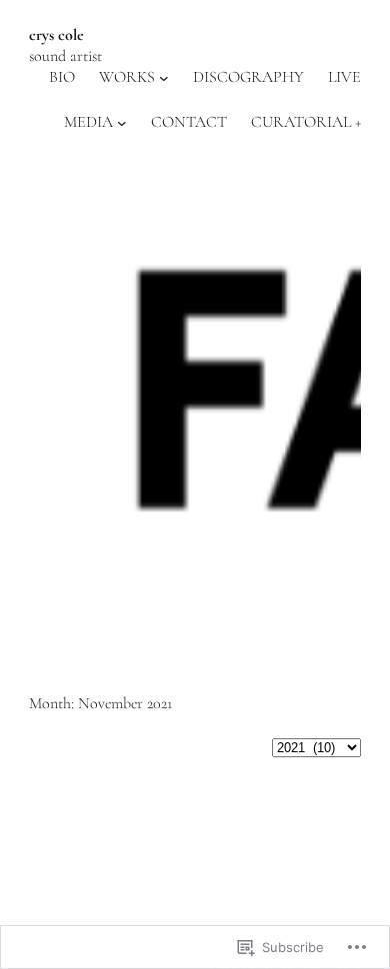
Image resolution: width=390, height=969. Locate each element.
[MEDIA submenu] (122, 122)
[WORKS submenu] (164, 78)
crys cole (56, 35)
